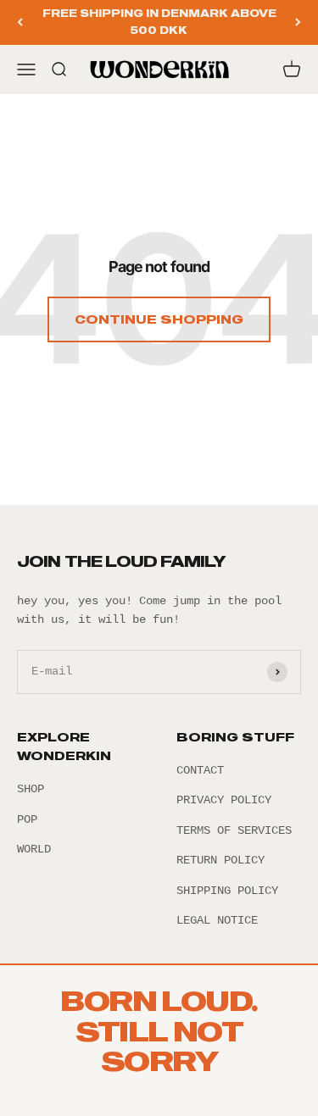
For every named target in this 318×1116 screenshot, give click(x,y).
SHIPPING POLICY (227, 890)
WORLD (34, 849)
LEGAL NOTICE (217, 920)
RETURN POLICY (220, 860)
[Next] (298, 22)
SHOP (30, 789)
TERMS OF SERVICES (234, 830)
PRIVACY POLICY (223, 800)
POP (27, 819)
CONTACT (200, 770)
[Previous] (20, 22)
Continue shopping (159, 319)
